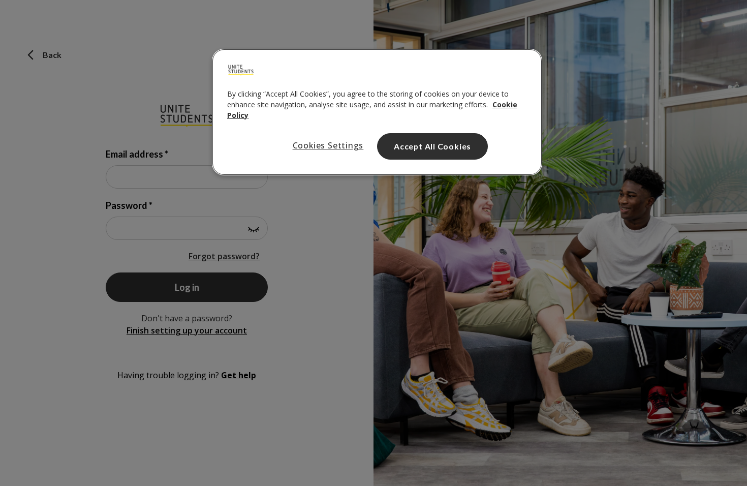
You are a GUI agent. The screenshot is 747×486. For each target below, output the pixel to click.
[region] (377, 112)
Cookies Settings (328, 145)
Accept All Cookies (432, 146)
